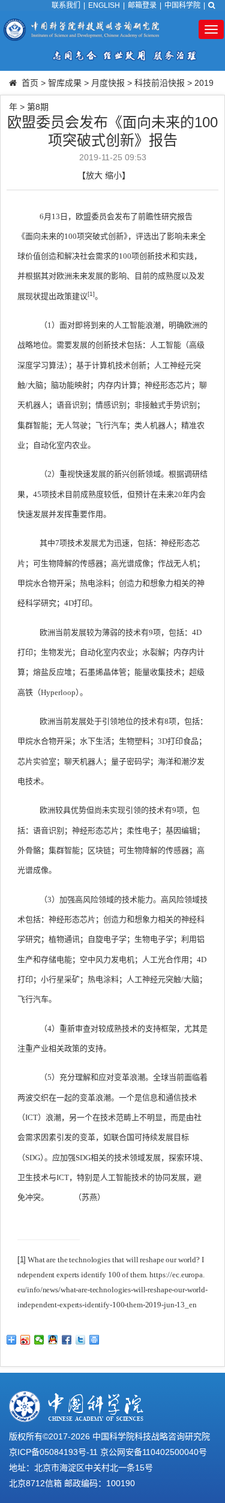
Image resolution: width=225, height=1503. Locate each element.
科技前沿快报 (159, 83)
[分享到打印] (94, 1340)
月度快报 (108, 83)
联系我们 (66, 5)
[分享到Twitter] (81, 1340)
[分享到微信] (39, 1340)
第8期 (38, 107)
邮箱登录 (142, 5)
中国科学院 (182, 5)
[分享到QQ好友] (53, 1340)
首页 (30, 83)
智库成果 (65, 83)
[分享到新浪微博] (25, 1340)
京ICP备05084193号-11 (53, 1452)
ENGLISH (104, 5)
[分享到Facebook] (67, 1340)
